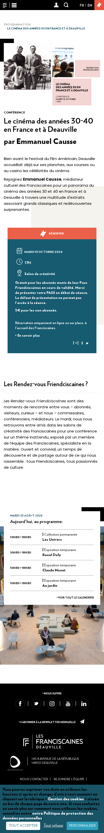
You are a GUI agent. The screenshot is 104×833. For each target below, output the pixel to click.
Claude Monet (53, 570)
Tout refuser (53, 825)
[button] (56, 5)
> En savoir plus (27, 335)
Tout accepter (23, 825)
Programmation (17, 24)
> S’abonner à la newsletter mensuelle (47, 722)
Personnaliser (82, 825)
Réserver (56, 233)
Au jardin (49, 585)
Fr (82, 5)
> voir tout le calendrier (75, 598)
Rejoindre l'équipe (69, 779)
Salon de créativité (39, 274)
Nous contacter (34, 779)
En (90, 5)
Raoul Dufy (51, 555)
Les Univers (52, 539)
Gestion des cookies (66, 799)
